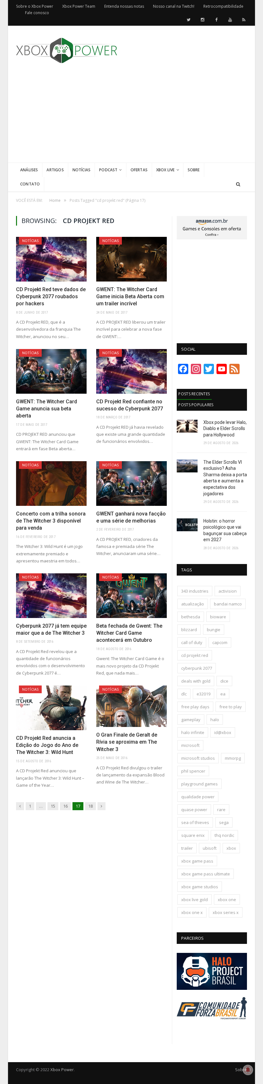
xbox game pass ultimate (205, 874)
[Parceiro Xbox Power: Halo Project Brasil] (212, 988)
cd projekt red (194, 655)
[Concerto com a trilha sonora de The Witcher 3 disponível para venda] (51, 483)
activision (227, 591)
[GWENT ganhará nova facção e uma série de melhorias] (131, 483)
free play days (195, 707)
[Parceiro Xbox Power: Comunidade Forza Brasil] (212, 1027)
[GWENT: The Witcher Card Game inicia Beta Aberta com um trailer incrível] (131, 259)
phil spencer (193, 771)
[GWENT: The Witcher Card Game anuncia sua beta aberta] (51, 371)
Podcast (108, 170)
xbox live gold (194, 899)
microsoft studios (198, 758)
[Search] (238, 184)
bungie (213, 629)
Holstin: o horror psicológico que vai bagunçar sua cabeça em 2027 (225, 530)
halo (214, 719)
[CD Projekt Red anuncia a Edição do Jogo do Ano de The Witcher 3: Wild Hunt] (51, 707)
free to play (230, 707)
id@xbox (222, 732)
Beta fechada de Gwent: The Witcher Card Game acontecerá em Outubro (129, 633)
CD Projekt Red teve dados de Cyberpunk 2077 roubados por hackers (51, 296)
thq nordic (224, 835)
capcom (219, 642)
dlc (184, 694)
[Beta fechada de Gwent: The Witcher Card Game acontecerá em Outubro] (131, 595)
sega (224, 822)
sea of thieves (195, 822)
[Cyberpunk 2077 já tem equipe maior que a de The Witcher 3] (51, 595)
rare (221, 809)
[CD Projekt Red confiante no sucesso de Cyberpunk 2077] (131, 371)
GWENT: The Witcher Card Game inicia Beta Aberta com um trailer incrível (130, 296)
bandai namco (228, 604)
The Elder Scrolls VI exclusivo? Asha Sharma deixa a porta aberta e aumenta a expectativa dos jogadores (225, 478)
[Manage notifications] (248, 1070)
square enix (193, 835)
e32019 (203, 694)
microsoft (190, 745)
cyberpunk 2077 (196, 668)
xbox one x (192, 912)
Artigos (55, 170)
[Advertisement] (179, 118)
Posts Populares (195, 405)
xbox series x (226, 912)
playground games (199, 784)
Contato (30, 184)
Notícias (81, 170)
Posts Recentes (194, 394)
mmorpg (233, 758)
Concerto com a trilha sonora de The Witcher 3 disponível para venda (51, 521)
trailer (187, 848)
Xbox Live (165, 170)
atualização (192, 604)
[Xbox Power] (66, 49)
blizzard (189, 629)
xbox (231, 848)
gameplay (190, 719)
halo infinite (192, 732)
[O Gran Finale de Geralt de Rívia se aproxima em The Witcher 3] (131, 706)
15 (53, 806)
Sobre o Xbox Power (34, 6)
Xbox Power (62, 1069)
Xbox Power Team (78, 6)
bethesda (190, 617)
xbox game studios (199, 887)
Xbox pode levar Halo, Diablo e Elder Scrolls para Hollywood (225, 428)
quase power (194, 809)
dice (224, 681)
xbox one (227, 899)
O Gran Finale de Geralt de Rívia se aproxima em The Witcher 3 (126, 742)
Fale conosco (37, 12)
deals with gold (195, 681)
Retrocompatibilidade (223, 6)
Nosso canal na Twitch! (173, 6)
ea (222, 694)
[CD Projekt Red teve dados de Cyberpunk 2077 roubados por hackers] (51, 259)
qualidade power (198, 797)
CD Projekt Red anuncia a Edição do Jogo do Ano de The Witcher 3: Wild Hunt (47, 745)
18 (90, 806)
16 (65, 806)
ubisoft (209, 848)
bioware (218, 617)
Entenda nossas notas (124, 6)
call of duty (191, 642)
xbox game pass (197, 861)
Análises (29, 170)
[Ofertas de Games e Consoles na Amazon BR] (212, 238)
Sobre (194, 170)
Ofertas (139, 170)
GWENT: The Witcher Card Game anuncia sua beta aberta (46, 409)
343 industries (194, 591)
